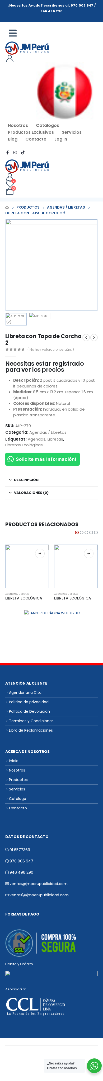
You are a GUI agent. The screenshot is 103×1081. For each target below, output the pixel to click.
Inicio (13, 760)
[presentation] (12, 265)
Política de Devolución (29, 711)
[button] (76, 532)
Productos (18, 779)
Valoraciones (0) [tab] (31, 492)
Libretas (55, 439)
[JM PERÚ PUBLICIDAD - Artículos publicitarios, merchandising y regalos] (27, 48)
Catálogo (17, 798)
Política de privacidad (29, 702)
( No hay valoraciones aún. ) (50, 349)
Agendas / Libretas (48, 432)
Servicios (72, 132)
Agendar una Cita (25, 692)
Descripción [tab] (26, 479)
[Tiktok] (23, 152)
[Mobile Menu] (15, 33)
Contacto (35, 139)
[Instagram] (15, 152)
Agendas (36, 439)
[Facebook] (7, 152)
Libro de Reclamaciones (31, 730)
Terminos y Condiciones (31, 720)
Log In (60, 139)
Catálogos (47, 125)
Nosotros (18, 125)
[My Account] (9, 58)
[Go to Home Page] (7, 207)
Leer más (40, 553)
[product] (27, 566)
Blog (12, 139)
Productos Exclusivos (31, 132)
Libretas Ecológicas (24, 445)
